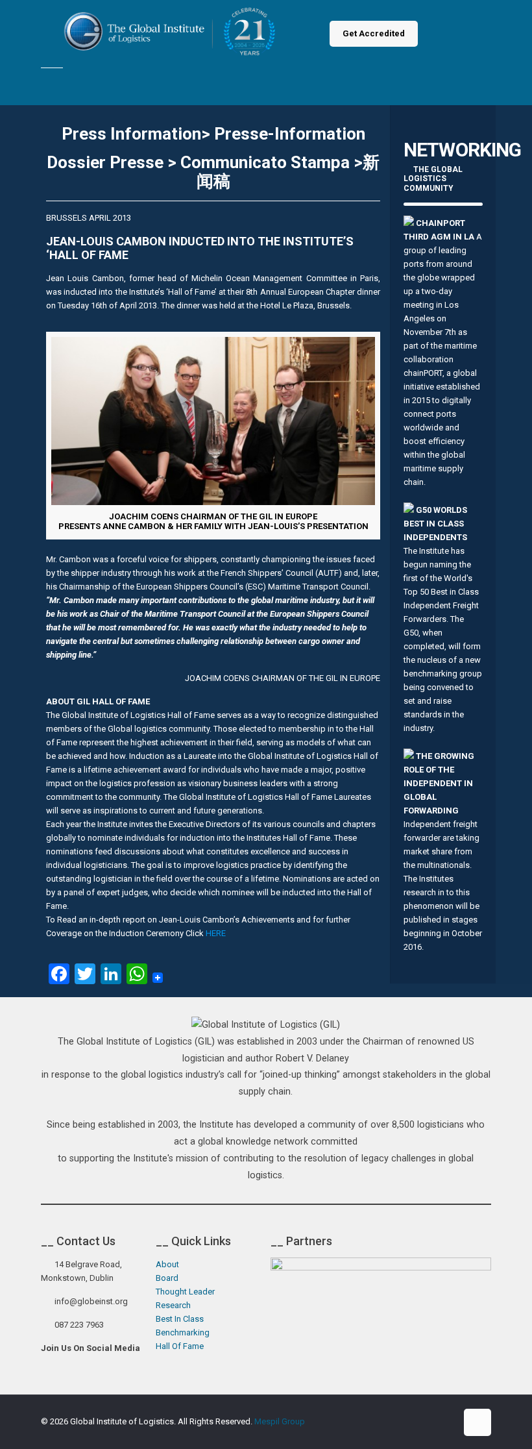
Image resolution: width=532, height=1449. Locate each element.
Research (173, 1305)
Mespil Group (279, 1421)
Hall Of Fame (180, 1346)
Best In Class (180, 1319)
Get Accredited (374, 33)
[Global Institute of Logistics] (172, 34)
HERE (216, 933)
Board (167, 1278)
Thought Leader (185, 1291)
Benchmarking (183, 1332)
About (167, 1264)
